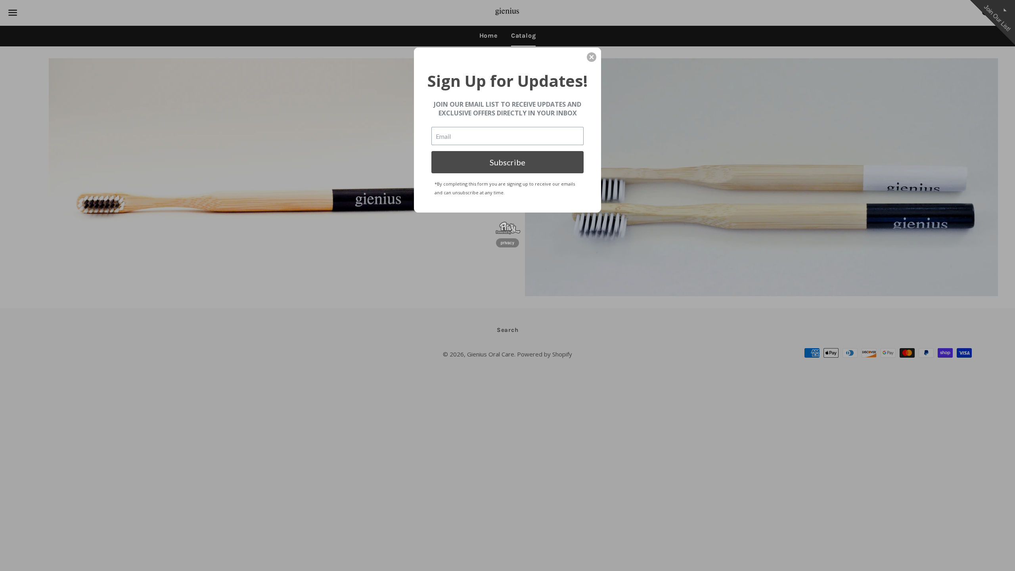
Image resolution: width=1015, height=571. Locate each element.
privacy (507, 242)
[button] (591, 57)
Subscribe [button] (507, 162)
